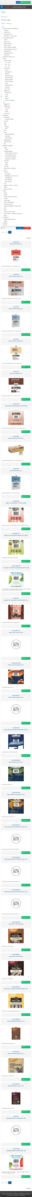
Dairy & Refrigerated (9, 202)
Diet (6, 128)
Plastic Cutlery (7, 45)
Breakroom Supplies (8, 145)
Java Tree (7, 89)
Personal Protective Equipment (10, 28)
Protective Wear (8, 34)
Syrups (5, 221)
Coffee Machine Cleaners (11, 153)
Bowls (5, 147)
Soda (5, 125)
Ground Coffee (7, 60)
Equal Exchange (9, 77)
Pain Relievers (8, 179)
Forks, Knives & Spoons (10, 168)
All (3, 26)
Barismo (7, 73)
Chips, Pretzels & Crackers (10, 196)
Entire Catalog (6, 20)
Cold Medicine (8, 177)
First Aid (6, 172)
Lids (5, 183)
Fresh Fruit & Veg (8, 204)
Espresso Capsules (9, 100)
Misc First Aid (8, 181)
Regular (7, 126)
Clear (27, 228)
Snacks (4, 191)
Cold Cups (6, 160)
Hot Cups (6, 166)
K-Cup (6, 94)
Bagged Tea (7, 104)
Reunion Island (8, 85)
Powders (5, 225)
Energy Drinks (7, 140)
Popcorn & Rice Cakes (9, 211)
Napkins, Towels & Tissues (10, 185)
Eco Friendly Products (8, 38)
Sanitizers (6, 30)
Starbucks (7, 87)
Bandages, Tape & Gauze (11, 175)
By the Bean (7, 68)
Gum (5, 208)
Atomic (7, 70)
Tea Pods (7, 107)
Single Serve (7, 91)
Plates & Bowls (7, 43)
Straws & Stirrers (8, 189)
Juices (5, 123)
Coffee (5, 39)
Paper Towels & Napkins (10, 47)
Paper (6, 162)
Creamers (5, 223)
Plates (5, 187)
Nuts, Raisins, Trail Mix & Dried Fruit (13, 213)
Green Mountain (9, 81)
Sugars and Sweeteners (10, 219)
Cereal (5, 194)
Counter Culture (9, 75)
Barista (7, 98)
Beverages (5, 115)
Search (19, 228)
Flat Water (7, 136)
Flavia (6, 96)
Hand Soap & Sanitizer (10, 157)
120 (6, 232)
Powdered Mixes (9, 119)
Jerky (5, 210)
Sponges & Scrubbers (10, 159)
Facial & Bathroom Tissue (10, 49)
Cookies (6, 198)
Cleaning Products (8, 53)
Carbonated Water (9, 134)
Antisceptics (8, 174)
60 (2, 232)
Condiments (6, 217)
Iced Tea (6, 121)
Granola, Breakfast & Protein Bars (12, 206)
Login (18, 2)
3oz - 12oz (7, 64)
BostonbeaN (8, 72)
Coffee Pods (8, 92)
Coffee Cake (7, 200)
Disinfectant (7, 32)
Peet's (6, 83)
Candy (5, 193)
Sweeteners (7, 55)
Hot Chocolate (7, 141)
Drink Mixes (7, 117)
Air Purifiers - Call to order (10, 36)
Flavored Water (9, 138)
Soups (5, 215)
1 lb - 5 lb (7, 66)
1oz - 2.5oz (8, 62)
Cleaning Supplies (8, 151)
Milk (5, 143)
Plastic (6, 149)
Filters (5, 170)
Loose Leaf (7, 113)
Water (5, 132)
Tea (4, 102)
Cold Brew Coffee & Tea (9, 57)
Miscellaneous (7, 51)
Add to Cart (26, 269)
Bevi (5, 130)
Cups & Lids (7, 41)
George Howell (8, 79)
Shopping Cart (26, 2)
